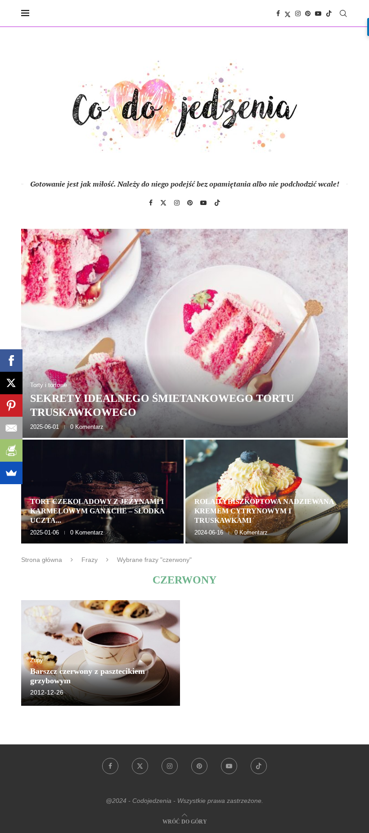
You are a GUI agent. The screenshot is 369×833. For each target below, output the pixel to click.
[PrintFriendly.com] (11, 450)
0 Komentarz (87, 426)
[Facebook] (278, 13)
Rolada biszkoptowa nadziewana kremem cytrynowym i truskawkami (264, 511)
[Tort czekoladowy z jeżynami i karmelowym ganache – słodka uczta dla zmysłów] (102, 491)
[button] (37, 385)
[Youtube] (318, 13)
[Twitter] (287, 13)
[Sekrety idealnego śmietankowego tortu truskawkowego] (184, 333)
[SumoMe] (11, 473)
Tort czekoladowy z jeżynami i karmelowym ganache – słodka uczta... (97, 511)
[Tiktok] (329, 13)
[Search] (343, 13)
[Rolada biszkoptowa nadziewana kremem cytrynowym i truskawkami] (266, 491)
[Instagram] (298, 13)
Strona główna (41, 559)
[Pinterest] (307, 13)
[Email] (11, 428)
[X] (11, 383)
